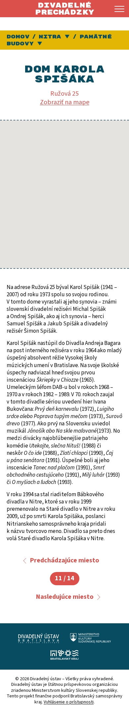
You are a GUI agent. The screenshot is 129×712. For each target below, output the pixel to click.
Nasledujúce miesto (65, 597)
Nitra (50, 36)
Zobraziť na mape (64, 102)
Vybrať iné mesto (68, 36)
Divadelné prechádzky (64, 9)
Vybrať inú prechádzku (40, 43)
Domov (18, 36)
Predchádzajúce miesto (64, 560)
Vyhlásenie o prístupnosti (69, 702)
